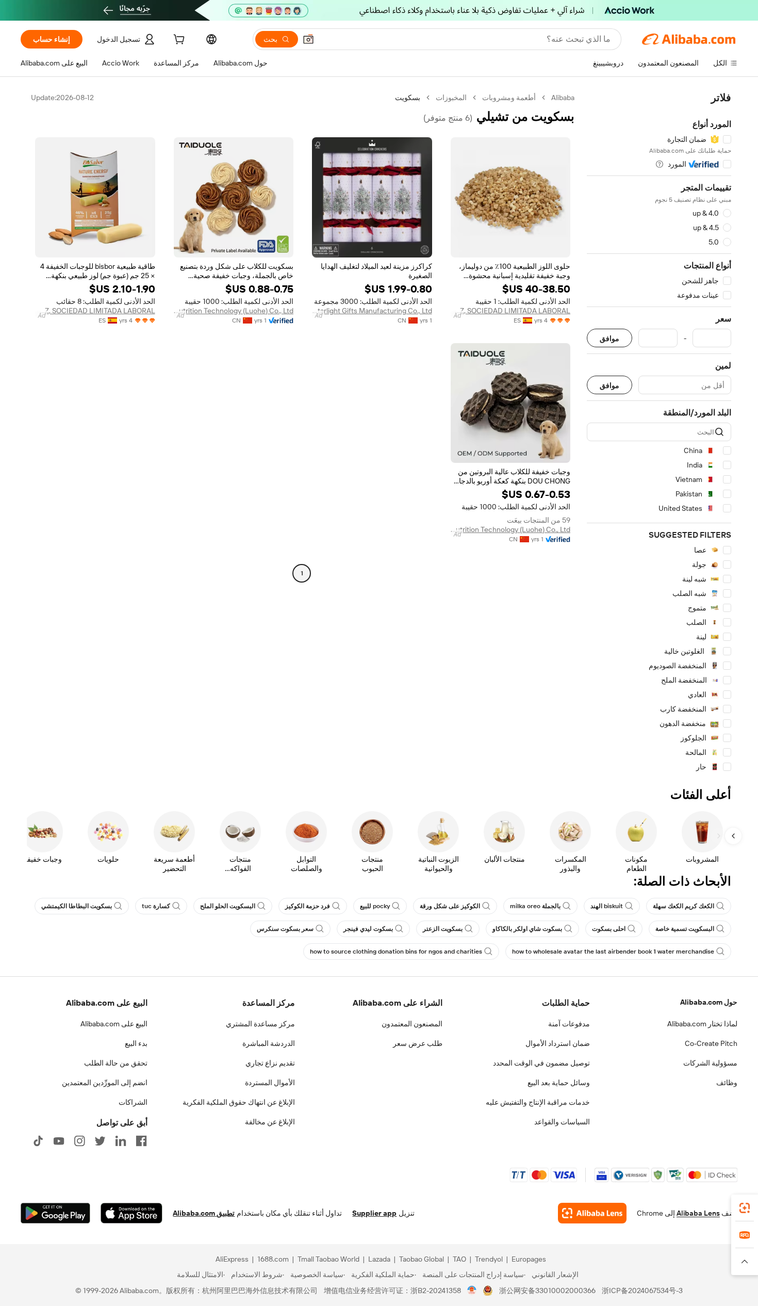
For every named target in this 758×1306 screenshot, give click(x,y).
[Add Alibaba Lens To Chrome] (592, 1213)
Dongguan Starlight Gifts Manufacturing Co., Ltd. (372, 311)
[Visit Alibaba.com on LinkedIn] (120, 1141)
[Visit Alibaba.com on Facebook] (141, 1141)
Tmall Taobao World (328, 1259)
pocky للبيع (375, 906)
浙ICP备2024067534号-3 (642, 1290)
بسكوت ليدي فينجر (368, 928)
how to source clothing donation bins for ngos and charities (396, 951)
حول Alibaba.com (708, 1002)
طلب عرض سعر (417, 1043)
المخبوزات (451, 97)
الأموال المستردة (270, 1082)
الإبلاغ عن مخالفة (270, 1122)
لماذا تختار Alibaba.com (702, 1024)
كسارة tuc (156, 906)
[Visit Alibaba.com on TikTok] (38, 1141)
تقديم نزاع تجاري (270, 1063)
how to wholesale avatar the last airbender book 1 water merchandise (613, 951)
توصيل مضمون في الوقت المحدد (541, 1063)
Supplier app (374, 1213)
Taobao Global (421, 1259)
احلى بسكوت (608, 928)
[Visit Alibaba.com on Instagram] (79, 1141)
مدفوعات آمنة (569, 1024)
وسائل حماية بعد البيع (559, 1082)
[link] (744, 1208)
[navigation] (659, 432)
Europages (529, 1259)
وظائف (726, 1082)
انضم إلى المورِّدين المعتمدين (104, 1082)
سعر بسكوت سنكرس (285, 928)
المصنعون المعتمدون (412, 1024)
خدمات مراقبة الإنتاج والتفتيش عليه (538, 1102)
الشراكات (133, 1102)
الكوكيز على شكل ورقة (450, 906)
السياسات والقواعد (562, 1122)
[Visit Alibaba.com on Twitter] (100, 1141)
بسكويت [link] (407, 97)
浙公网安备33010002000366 (547, 1290)
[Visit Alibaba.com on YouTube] (59, 1141)
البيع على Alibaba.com (113, 1024)
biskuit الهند (606, 906)
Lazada (379, 1259)
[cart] (178, 41)
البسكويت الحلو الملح (227, 906)
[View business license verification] (472, 1290)
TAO (459, 1259)
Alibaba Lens (698, 1213)
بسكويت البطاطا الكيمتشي (76, 906)
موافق (609, 338)
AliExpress (232, 1259)
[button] (308, 39)
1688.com (273, 1259)
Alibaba (562, 97)
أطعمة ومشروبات (509, 97)
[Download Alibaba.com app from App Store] (131, 1213)
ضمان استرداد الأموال (557, 1043)
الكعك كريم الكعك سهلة (683, 906)
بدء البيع (136, 1043)
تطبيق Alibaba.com (204, 1213)
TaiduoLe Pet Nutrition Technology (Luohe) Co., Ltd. (234, 311)
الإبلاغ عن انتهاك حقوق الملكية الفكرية (239, 1102)
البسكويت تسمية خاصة (684, 928)
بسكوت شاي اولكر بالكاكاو (527, 928)
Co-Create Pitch (711, 1043)
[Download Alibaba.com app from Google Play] (55, 1213)
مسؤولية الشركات (710, 1063)
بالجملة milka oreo (535, 906)
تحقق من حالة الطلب (115, 1063)
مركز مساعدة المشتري (260, 1024)
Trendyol (489, 1259)
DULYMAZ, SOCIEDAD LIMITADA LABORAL (511, 311)
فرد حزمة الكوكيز (307, 906)
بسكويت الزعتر (443, 928)
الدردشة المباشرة (268, 1043)
